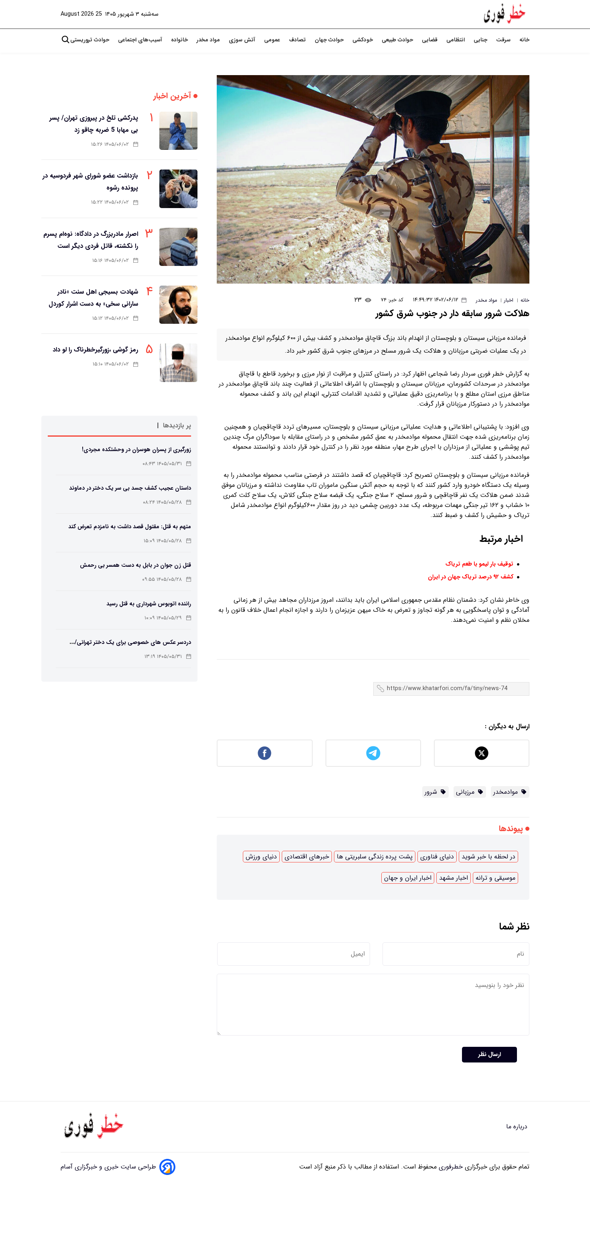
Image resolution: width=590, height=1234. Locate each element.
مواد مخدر (209, 40)
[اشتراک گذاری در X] (481, 753)
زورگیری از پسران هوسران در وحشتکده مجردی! (136, 449)
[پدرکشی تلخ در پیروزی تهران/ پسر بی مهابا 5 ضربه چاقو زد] (178, 131)
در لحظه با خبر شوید (488, 857)
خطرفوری (450, 1167)
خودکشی (363, 40)
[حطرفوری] (505, 14)
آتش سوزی (243, 40)
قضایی (430, 40)
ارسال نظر (489, 1054)
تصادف (298, 40)
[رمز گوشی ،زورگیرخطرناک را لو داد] (178, 362)
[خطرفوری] (95, 1127)
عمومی (273, 40)
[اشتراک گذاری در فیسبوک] (264, 753)
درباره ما (517, 1127)
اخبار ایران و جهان (407, 878)
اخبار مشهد (453, 878)
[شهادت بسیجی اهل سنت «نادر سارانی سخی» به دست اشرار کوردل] (178, 305)
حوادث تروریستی (90, 40)
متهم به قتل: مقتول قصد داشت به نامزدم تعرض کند (129, 526)
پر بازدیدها (177, 426)
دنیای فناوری (437, 857)
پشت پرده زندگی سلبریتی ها (375, 857)
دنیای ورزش (261, 857)
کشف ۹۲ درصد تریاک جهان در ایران (470, 577)
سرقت (504, 40)
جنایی (481, 40)
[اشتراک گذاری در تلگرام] (373, 753)
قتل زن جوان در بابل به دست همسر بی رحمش (135, 565)
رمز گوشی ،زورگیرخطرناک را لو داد (95, 350)
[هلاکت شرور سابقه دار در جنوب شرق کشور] (373, 179)
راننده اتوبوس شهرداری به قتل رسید (148, 603)
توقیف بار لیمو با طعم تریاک (479, 564)
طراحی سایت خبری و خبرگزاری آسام (108, 1167)
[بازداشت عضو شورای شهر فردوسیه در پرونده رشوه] (178, 189)
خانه (524, 40)
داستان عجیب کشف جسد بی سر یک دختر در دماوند (130, 488)
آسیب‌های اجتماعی (141, 40)
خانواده (180, 40)
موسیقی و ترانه (495, 878)
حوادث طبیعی (398, 40)
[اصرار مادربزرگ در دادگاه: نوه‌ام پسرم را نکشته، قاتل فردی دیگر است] (178, 247)
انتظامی (456, 40)
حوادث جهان (330, 40)
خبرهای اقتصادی (307, 857)
